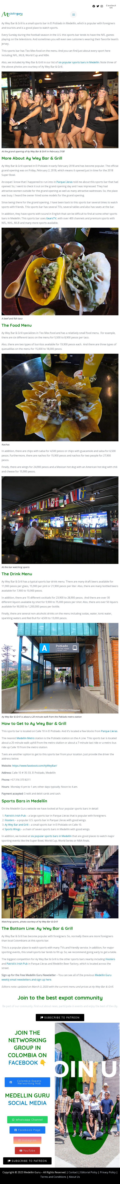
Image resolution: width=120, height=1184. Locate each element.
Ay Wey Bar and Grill (16, 824)
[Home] (12, 14)
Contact (73, 1172)
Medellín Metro (26, 738)
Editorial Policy (88, 1172)
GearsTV (51, 218)
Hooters (9, 820)
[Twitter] (97, 6)
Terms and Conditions (53, 1177)
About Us (74, 1177)
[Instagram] (101, 6)
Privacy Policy (108, 1172)
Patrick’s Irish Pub (15, 815)
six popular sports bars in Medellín (78, 62)
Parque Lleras (64, 182)
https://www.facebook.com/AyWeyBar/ (34, 765)
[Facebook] (93, 6)
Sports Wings (12, 829)
